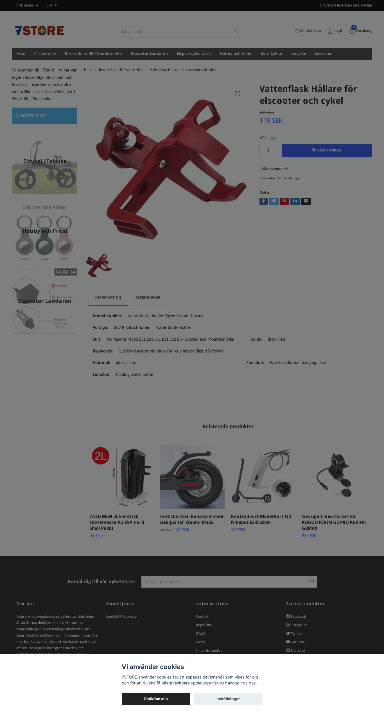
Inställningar (228, 699)
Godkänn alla (156, 699)
